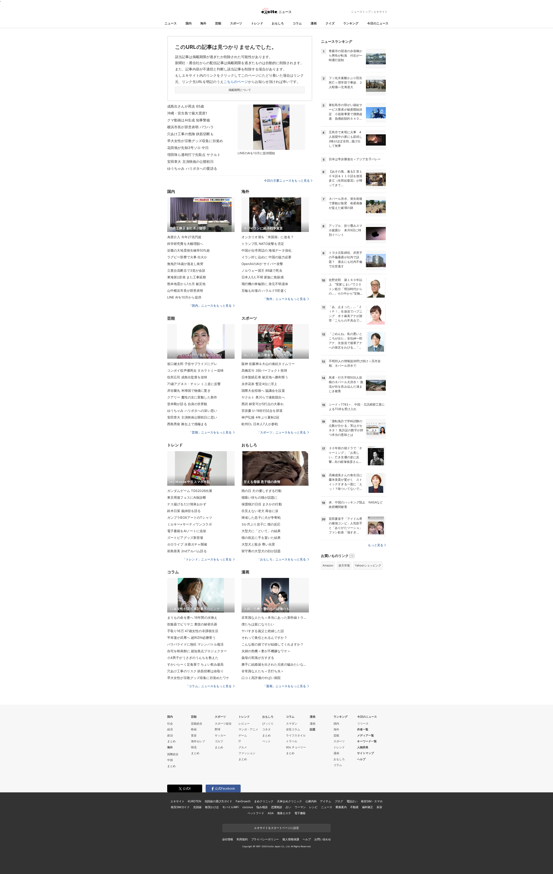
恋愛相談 (276, 807)
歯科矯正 (367, 807)
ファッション (246, 753)
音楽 (194, 735)
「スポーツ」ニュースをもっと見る (281, 432)
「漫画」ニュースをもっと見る (284, 686)
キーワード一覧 (367, 741)
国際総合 (172, 754)
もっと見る (375, 545)
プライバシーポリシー (265, 839)
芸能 (218, 23)
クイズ (330, 23)
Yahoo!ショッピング (368, 565)
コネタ (266, 729)
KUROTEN (194, 801)
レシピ (313, 807)
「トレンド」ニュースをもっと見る (207, 559)
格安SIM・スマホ (372, 801)
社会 (170, 723)
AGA (271, 813)
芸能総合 (196, 723)
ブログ (339, 801)
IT (239, 741)
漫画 (314, 23)
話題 (312, 729)
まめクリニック (263, 801)
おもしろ (278, 23)
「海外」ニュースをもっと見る (284, 299)
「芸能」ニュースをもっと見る (210, 432)
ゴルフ (219, 741)
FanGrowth (243, 801)
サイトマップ (365, 753)
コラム (297, 23)
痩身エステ (284, 813)
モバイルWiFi (230, 807)
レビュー (244, 723)
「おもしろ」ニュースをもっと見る (281, 559)
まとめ (171, 741)
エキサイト (380, 11)
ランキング (350, 23)
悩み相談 (261, 807)
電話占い (352, 801)
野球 (217, 729)
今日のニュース (377, 23)
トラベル (291, 741)
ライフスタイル (296, 735)
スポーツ (236, 23)
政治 (170, 735)
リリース (363, 723)
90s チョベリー (296, 747)
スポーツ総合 (223, 723)
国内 (189, 23)
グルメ (242, 747)
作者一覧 (362, 729)
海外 (203, 23)
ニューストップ (361, 11)
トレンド (257, 23)
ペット (266, 741)
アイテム (325, 801)
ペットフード (256, 813)
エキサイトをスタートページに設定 (276, 828)
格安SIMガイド (180, 807)
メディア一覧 (365, 735)
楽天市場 (344, 565)
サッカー (220, 735)
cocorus (247, 807)
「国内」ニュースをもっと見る (210, 305)
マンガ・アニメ (248, 729)
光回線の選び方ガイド (218, 801)
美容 (379, 807)
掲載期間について (240, 90)
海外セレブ (198, 741)
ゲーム (242, 735)
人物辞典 (362, 747)
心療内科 (310, 801)
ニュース (171, 23)
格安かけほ (212, 807)
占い (288, 807)
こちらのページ (236, 81)
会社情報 (227, 839)
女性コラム (293, 729)
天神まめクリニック (289, 801)
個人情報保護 (290, 839)
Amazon (328, 565)
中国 (170, 760)
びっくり (267, 723)
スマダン (291, 723)
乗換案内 (340, 807)
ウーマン (300, 807)
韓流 (194, 747)
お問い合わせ (322, 839)
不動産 (354, 807)
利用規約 (242, 839)
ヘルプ (361, 759)
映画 (194, 729)
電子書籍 (299, 813)
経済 (170, 729)
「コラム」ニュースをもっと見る (209, 686)
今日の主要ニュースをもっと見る (287, 180)
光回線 (197, 807)
